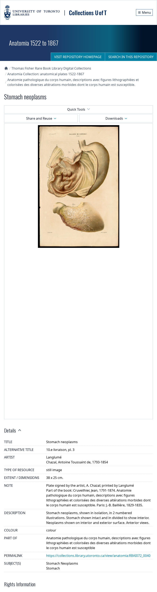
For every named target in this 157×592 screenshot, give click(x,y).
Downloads (114, 118)
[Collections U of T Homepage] (6, 68)
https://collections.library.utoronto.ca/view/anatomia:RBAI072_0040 (98, 555)
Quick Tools (76, 109)
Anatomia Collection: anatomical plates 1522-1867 (45, 74)
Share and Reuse (39, 118)
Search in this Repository (131, 57)
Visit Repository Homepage (78, 57)
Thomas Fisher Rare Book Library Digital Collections (51, 68)
